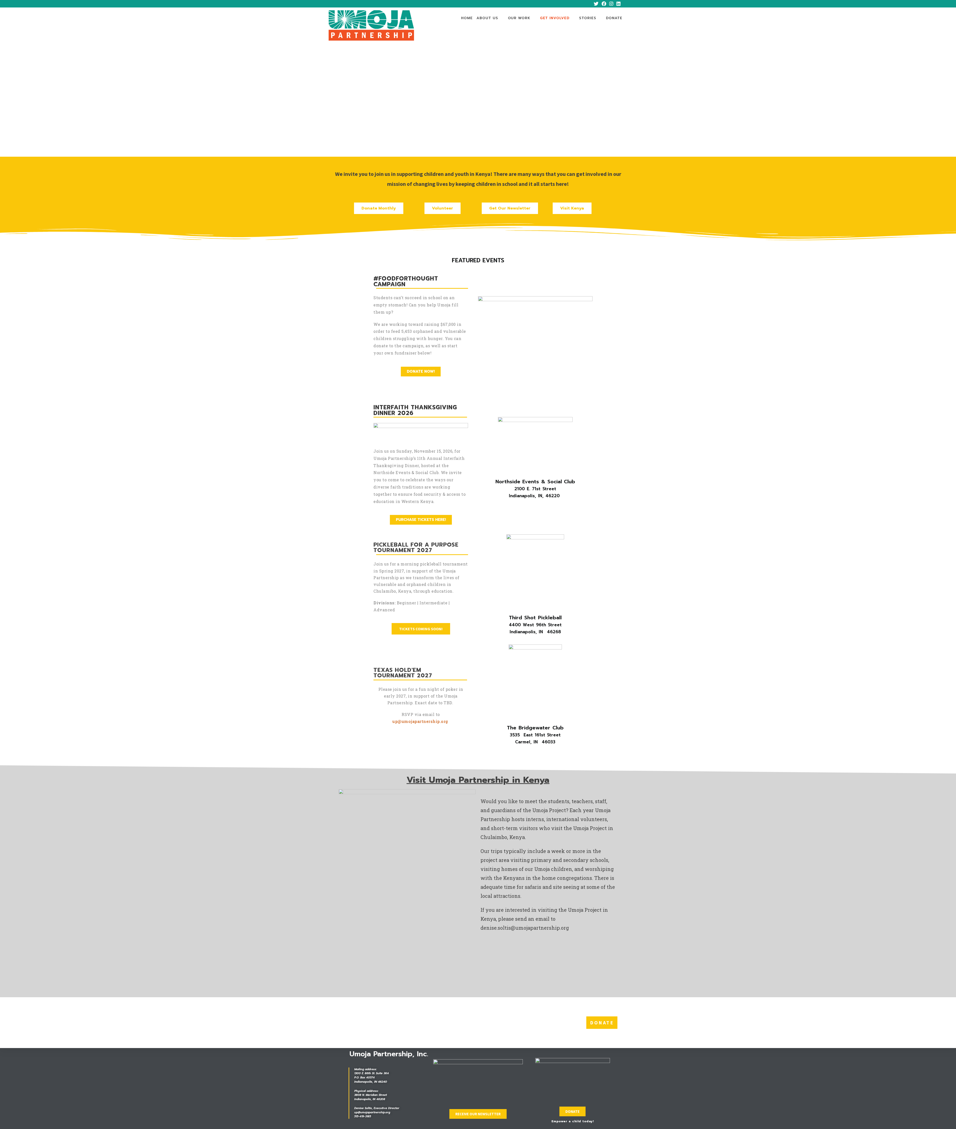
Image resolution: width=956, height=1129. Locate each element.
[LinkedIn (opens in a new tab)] (618, 3)
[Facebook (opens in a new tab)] (604, 3)
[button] (378, 208)
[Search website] (627, 18)
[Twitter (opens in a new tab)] (596, 3)
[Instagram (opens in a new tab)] (611, 3)
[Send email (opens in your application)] (624, 3)
